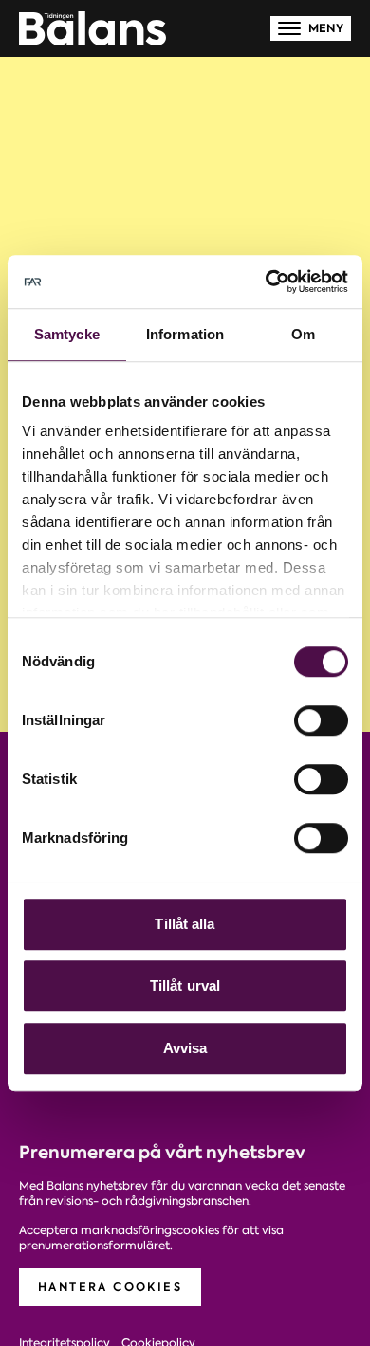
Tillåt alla (184, 924)
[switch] (321, 720)
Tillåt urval (185, 985)
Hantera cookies (110, 1287)
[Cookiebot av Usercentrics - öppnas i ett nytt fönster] (266, 281)
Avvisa (185, 1048)
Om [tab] (303, 334)
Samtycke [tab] (67, 334)
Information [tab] (185, 334)
